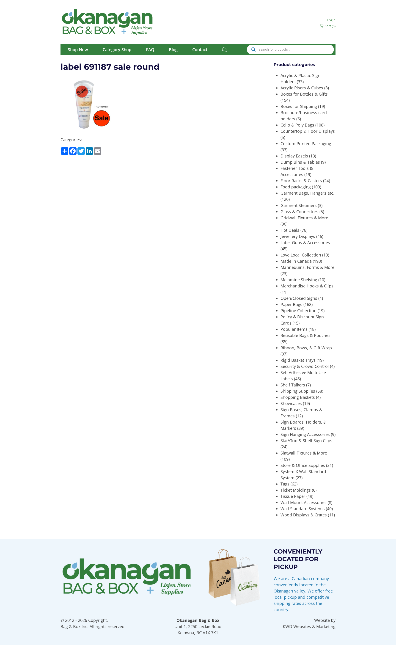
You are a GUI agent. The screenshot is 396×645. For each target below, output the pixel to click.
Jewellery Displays (297, 236)
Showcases (291, 403)
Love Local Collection (300, 255)
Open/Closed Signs (298, 298)
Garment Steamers (298, 205)
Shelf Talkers (292, 385)
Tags (284, 484)
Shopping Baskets (297, 397)
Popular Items (294, 329)
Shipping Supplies (297, 391)
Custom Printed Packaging (305, 143)
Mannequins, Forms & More (307, 267)
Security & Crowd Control (304, 366)
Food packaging (295, 187)
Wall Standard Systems (302, 508)
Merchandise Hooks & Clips (306, 286)
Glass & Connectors (299, 211)
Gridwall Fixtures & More (304, 218)
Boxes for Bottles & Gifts (304, 94)
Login (331, 20)
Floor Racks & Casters (301, 180)
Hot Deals (289, 230)
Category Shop (117, 49)
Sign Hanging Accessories (305, 434)
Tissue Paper (292, 496)
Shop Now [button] (78, 49)
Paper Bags (291, 304)
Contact (199, 49)
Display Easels (294, 156)
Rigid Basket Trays (298, 360)
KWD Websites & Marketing (309, 626)
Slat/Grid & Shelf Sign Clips (306, 440)
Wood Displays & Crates (303, 515)
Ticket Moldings (295, 490)
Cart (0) (330, 26)
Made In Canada (296, 261)
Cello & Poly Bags (297, 125)
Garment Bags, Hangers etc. (307, 193)
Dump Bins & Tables (300, 162)
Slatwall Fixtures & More (303, 453)
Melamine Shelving (298, 279)
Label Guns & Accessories (305, 242)
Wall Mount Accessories (303, 502)
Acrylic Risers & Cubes (301, 88)
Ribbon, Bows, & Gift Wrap (306, 347)
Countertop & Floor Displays (307, 131)
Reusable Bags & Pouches (305, 335)
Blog (173, 49)
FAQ (150, 49)
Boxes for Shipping (298, 106)
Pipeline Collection (298, 310)
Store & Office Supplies (302, 465)
